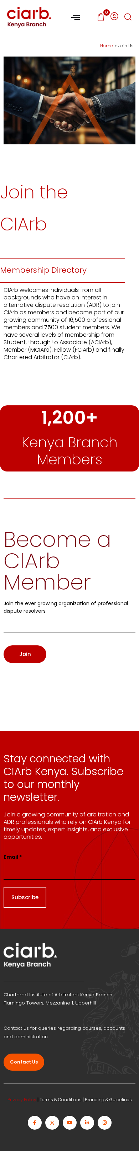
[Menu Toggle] (75, 17)
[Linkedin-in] (87, 1123)
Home (106, 46)
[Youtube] (70, 1123)
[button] (128, 17)
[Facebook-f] (35, 1123)
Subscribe (24, 897)
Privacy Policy (21, 1100)
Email (13, 856)
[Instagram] (105, 1123)
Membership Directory (43, 270)
